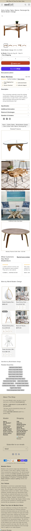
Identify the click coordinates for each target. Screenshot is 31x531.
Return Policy (21, 429)
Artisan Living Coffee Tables (15, 372)
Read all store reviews (23, 257)
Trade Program (7, 429)
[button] (2, 4)
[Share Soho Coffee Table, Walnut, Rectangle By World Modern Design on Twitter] (6, 119)
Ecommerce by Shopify (21, 463)
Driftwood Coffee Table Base (15, 221)
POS (14, 463)
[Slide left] (1, 46)
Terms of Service (8, 431)
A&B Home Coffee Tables (15, 367)
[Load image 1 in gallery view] (6, 46)
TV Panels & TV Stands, (15, 477)
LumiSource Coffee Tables (9, 385)
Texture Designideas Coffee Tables (15, 390)
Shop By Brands (21, 431)
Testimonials (7, 426)
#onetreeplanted (20, 402)
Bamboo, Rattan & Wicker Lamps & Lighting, (14, 477)
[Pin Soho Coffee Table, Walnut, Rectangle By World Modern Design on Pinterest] (9, 119)
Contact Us (6, 427)
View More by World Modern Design (11, 361)
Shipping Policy (21, 424)
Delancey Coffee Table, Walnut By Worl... (15, 160)
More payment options (7, 72)
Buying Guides (21, 433)
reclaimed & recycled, (11, 475)
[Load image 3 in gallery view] (15, 46)
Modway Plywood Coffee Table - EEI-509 (15, 251)
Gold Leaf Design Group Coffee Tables (15, 378)
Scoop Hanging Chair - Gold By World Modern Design (8, 302)
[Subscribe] (26, 449)
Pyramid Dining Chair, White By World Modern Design (8, 325)
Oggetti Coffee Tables (15, 388)
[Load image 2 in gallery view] (10, 46)
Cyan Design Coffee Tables (15, 376)
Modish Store (11, 463)
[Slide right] (29, 46)
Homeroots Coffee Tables (10, 381)
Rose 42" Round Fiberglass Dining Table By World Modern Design (21, 325)
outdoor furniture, (17, 473)
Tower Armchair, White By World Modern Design (8, 349)
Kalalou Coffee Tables (8, 383)
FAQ (18, 421)
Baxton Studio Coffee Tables (15, 374)
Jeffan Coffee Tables (22, 381)
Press (4, 424)
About (5, 421)
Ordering (19, 423)
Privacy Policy (7, 433)
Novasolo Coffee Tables (22, 385)
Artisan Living (7, 430)
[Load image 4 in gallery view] (20, 46)
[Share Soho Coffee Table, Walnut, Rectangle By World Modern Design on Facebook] (3, 119)
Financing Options (22, 430)
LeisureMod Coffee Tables (21, 383)
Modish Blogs (21, 434)
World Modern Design (7, 50)
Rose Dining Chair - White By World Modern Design (21, 302)
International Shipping (20, 426)
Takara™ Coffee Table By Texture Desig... (15, 190)
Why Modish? (7, 423)
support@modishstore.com (14, 411)
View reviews (20, 79)
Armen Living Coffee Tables (15, 369)
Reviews (5, 434)
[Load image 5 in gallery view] (24, 46)
